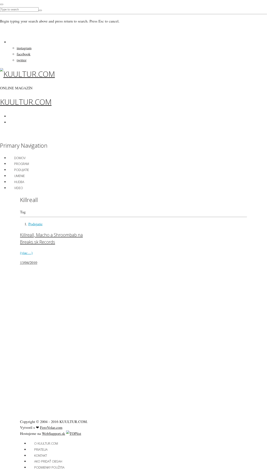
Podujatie (21, 170)
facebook (23, 53)
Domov (20, 158)
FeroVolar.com (51, 427)
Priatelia (41, 449)
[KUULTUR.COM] (27, 74)
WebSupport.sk (53, 433)
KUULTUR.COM (26, 102)
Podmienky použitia (49, 467)
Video (18, 188)
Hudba (19, 182)
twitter (21, 59)
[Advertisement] (51, 349)
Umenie (19, 176)
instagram (24, 47)
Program (21, 164)
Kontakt (40, 455)
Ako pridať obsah (48, 461)
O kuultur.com (46, 443)
